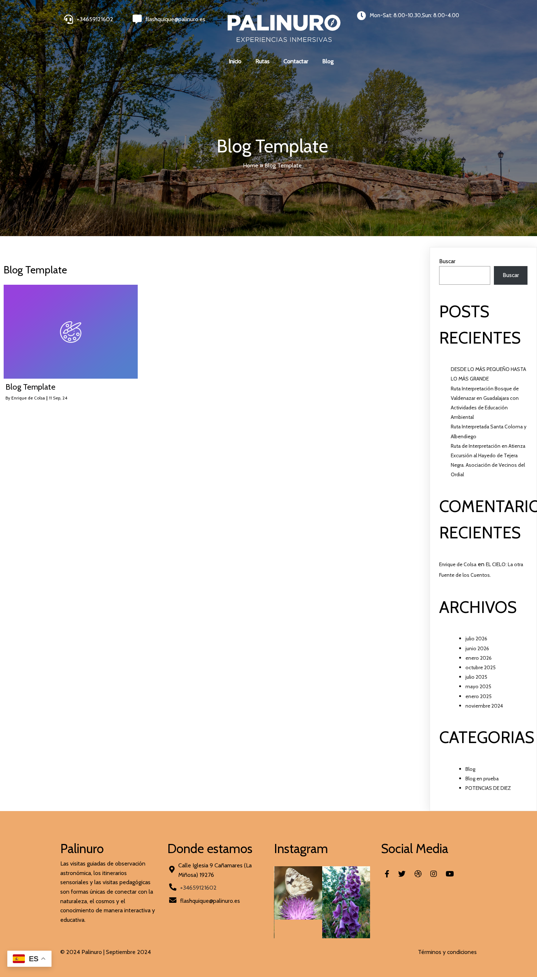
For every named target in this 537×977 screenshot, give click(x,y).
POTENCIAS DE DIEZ (488, 788)
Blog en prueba (482, 778)
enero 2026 (478, 658)
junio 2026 (477, 648)
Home (250, 165)
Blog (470, 769)
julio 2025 (476, 677)
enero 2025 (478, 696)
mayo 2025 (478, 686)
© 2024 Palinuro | (83, 951)
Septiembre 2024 (128, 951)
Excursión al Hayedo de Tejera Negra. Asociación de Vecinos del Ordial (488, 465)
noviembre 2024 (484, 706)
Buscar (447, 261)
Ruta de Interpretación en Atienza (488, 446)
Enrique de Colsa (28, 398)
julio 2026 (476, 638)
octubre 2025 (480, 667)
